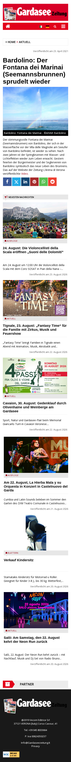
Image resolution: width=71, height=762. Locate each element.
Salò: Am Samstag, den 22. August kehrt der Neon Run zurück (32, 640)
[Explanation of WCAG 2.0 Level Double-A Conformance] (11, 754)
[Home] (6, 26)
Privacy (35, 746)
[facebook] (7, 181)
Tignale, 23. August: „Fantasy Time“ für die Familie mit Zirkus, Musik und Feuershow (35, 329)
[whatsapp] (43, 181)
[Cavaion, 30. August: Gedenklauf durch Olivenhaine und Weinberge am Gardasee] (35, 376)
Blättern (13, 552)
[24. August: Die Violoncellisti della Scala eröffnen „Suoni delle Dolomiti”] (35, 220)
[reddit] (52, 181)
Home (12, 42)
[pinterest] (34, 181)
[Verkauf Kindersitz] (36, 532)
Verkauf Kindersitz (19, 560)
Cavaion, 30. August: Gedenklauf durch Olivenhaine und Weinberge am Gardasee (34, 407)
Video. (25, 173)
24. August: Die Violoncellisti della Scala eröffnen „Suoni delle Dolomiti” (33, 250)
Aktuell (24, 42)
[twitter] (16, 181)
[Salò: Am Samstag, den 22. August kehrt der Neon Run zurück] (36, 610)
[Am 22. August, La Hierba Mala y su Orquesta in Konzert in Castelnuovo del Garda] (36, 455)
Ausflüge (12, 240)
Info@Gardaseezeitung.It (35, 742)
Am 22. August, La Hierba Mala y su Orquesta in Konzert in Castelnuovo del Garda (36, 486)
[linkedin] (25, 181)
